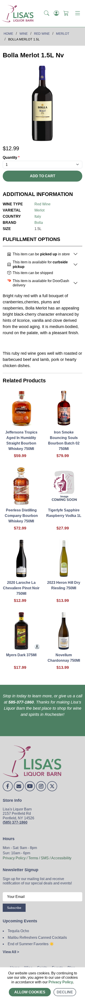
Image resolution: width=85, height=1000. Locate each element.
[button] (47, 13)
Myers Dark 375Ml (21, 655)
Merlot (39, 210)
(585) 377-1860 (15, 822)
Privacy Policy (61, 982)
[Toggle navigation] (77, 13)
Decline (65, 992)
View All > (11, 952)
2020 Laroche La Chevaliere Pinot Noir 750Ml (21, 588)
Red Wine (42, 204)
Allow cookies (29, 992)
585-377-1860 (21, 702)
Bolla (38, 223)
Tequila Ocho (18, 931)
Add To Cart (42, 176)
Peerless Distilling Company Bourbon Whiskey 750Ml (21, 515)
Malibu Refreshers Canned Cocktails (37, 937)
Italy (37, 216)
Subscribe (14, 908)
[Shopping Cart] (66, 13)
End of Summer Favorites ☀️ (31, 944)
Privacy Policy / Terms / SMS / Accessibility (37, 858)
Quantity (11, 157)
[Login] (56, 13)
